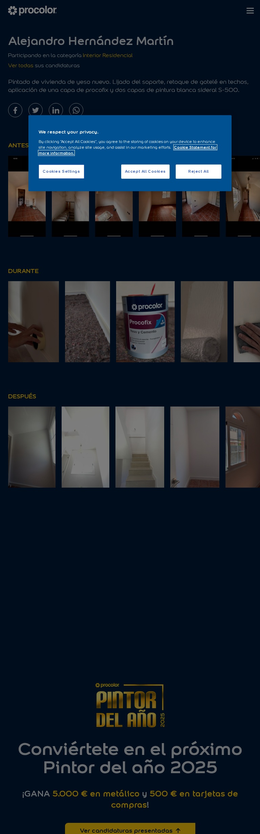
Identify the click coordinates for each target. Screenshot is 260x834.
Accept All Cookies (145, 171)
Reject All (198, 171)
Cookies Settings (61, 171)
